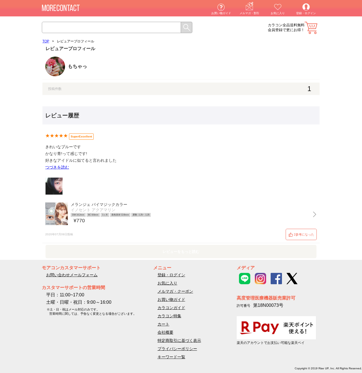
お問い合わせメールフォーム (72, 275)
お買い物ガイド (221, 13)
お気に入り (278, 13)
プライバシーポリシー (177, 348)
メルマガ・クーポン (175, 291)
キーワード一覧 (171, 357)
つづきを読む (57, 167)
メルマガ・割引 (249, 13)
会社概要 (165, 332)
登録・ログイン (306, 13)
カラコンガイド (171, 307)
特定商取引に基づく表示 (179, 340)
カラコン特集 (169, 316)
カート (311, 28)
